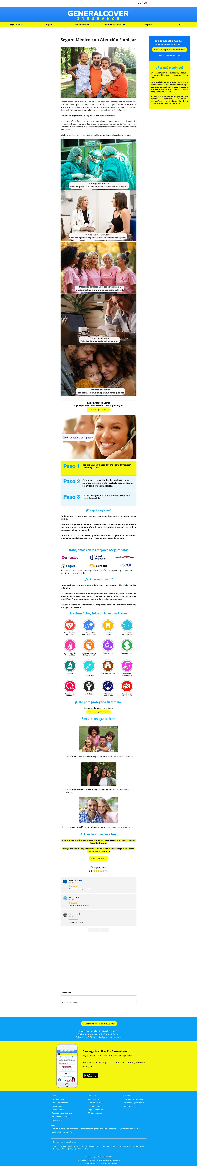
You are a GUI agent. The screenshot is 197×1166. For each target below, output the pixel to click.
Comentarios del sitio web (62, 1113)
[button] (49, 24)
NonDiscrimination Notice (104, 1160)
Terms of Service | (82, 1160)
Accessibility (116, 1160)
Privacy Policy (92, 1160)
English (54, 1146)
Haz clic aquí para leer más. (61, 1132)
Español (63, 1146)
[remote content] (98, 898)
